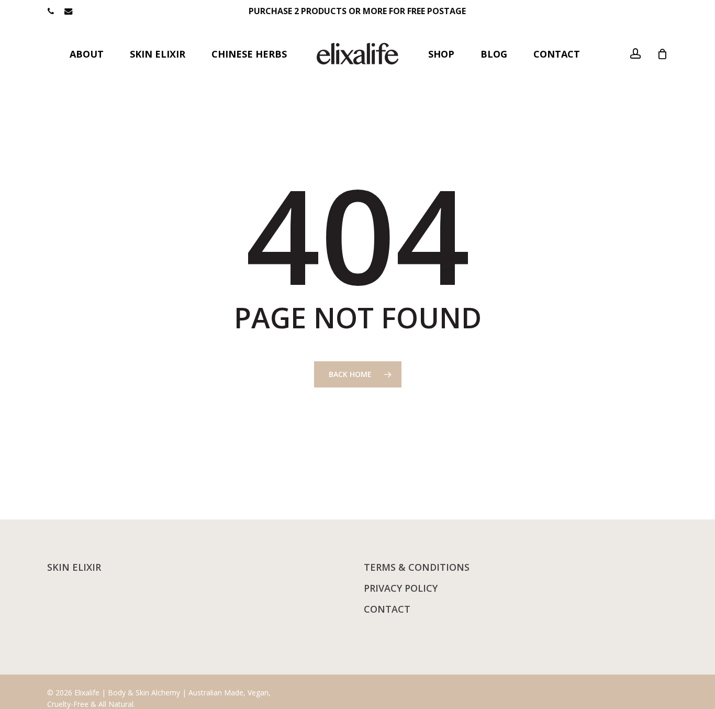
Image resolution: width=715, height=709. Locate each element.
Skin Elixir (74, 567)
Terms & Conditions (417, 567)
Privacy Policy (401, 588)
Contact (387, 609)
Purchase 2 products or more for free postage (357, 11)
